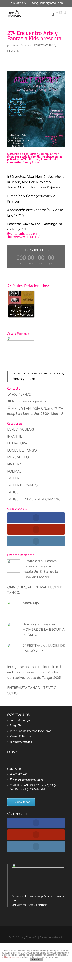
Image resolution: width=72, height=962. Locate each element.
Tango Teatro (18, 725)
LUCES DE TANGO (22, 450)
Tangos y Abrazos (21, 742)
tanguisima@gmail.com (31, 401)
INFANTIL (13, 51)
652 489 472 (18, 3)
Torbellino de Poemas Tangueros (30, 731)
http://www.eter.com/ (23, 237)
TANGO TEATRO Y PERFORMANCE (35, 499)
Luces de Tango (20, 720)
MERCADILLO (18, 457)
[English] (9, 757)
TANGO (13, 492)
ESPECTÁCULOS (44, 45)
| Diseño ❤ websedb (50, 937)
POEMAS (14, 471)
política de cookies (10, 957)
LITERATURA (17, 443)
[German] (18, 757)
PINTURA (14, 464)
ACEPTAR (36, 960)
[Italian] (23, 757)
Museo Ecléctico (20, 736)
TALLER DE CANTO (22, 485)
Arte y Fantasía (22, 45)
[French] (14, 757)
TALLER (13, 478)
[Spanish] (27, 757)
